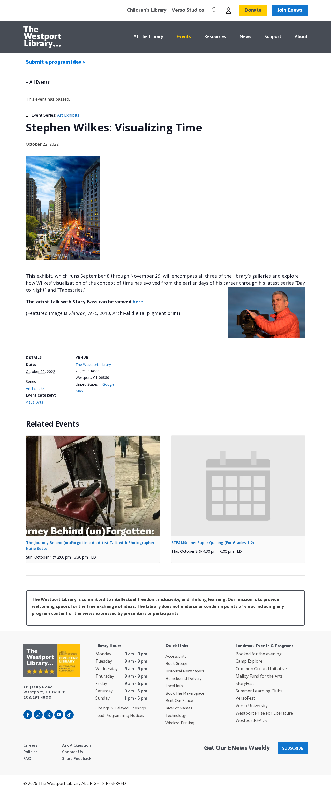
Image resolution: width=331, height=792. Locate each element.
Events (183, 37)
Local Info (174, 686)
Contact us (72, 752)
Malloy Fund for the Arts (259, 676)
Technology (176, 716)
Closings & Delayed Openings (120, 708)
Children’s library (147, 10)
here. (139, 301)
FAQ (27, 759)
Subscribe (292, 748)
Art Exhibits (35, 388)
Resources (215, 37)
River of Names (179, 708)
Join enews (289, 10)
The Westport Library (93, 364)
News (245, 37)
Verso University (252, 705)
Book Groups (177, 664)
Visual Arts (34, 402)
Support (272, 37)
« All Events (38, 82)
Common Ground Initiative (261, 668)
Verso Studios (188, 10)
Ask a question (76, 745)
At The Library (148, 37)
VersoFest (245, 698)
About (301, 37)
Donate (252, 10)
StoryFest (245, 683)
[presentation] (93, 486)
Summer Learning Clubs (259, 691)
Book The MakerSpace (185, 693)
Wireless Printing (180, 723)
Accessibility (176, 656)
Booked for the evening (259, 654)
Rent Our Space (179, 701)
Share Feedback (76, 759)
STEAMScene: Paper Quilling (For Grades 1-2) (212, 542)
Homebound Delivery (183, 679)
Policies (30, 752)
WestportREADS (251, 720)
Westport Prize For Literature (264, 713)
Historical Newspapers (185, 671)
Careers (30, 745)
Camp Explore (249, 661)
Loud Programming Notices (119, 716)
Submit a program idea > (55, 62)
